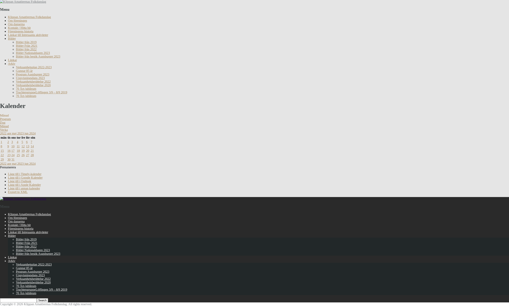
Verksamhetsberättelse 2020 (33, 85)
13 (27, 146)
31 (13, 159)
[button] (8, 167)
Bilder (12, 38)
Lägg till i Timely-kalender (24, 174)
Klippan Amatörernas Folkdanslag (29, 17)
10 (13, 146)
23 (9, 155)
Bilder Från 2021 (26, 45)
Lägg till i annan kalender (24, 188)
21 (32, 150)
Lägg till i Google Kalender (25, 177)
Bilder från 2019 (26, 42)
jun (26, 133)
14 (32, 146)
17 (13, 150)
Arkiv (11, 63)
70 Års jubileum (26, 88)
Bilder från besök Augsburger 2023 (38, 56)
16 (9, 150)
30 (9, 159)
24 (13, 155)
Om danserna (16, 24)
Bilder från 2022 (26, 49)
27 (27, 155)
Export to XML (18, 192)
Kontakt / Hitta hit (19, 27)
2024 (32, 133)
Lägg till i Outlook (19, 181)
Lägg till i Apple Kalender (24, 184)
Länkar (12, 60)
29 (2, 159)
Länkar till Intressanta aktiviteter (28, 35)
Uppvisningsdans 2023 (30, 78)
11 (18, 146)
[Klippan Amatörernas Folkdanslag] (23, 1)
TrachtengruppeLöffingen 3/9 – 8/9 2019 (41, 92)
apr (9, 133)
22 (2, 155)
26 (23, 155)
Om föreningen (17, 20)
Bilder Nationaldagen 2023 (33, 53)
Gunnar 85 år (24, 71)
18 (18, 150)
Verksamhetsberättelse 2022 (33, 81)
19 (23, 150)
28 (32, 155)
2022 (3, 133)
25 (18, 155)
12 (23, 146)
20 (27, 150)
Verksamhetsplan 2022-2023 (34, 67)
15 (2, 150)
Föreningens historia (20, 31)
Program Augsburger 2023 (32, 74)
